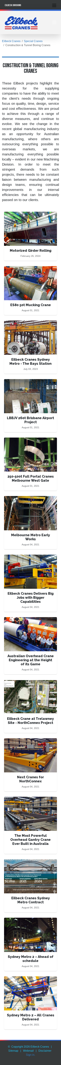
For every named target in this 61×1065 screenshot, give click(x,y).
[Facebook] (46, 1058)
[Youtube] (54, 1058)
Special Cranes (33, 41)
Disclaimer (44, 1050)
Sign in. (30, 1054)
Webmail (28, 1050)
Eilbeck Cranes (11, 41)
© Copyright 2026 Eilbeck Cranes (28, 1046)
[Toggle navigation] (54, 5)
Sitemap (13, 1050)
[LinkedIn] (50, 1058)
